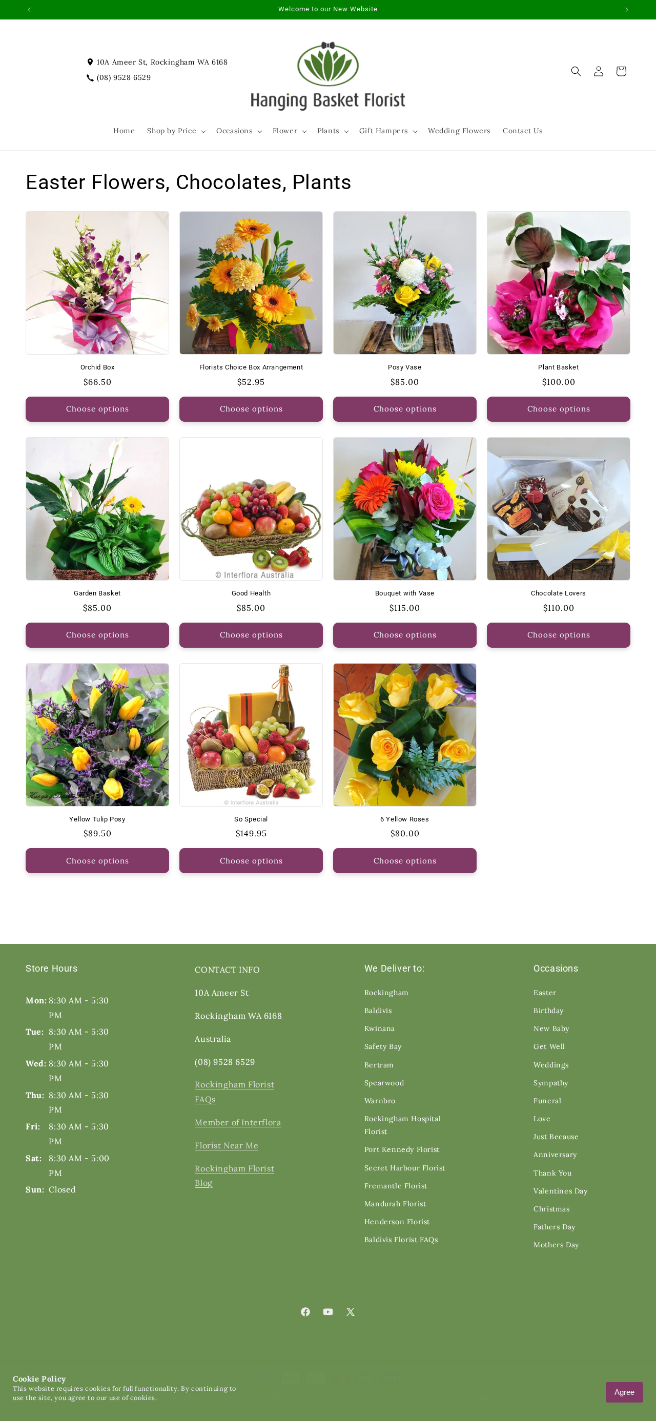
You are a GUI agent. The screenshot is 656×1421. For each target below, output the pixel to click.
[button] (175, 130)
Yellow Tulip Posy (97, 819)
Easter (545, 992)
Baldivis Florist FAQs (401, 1239)
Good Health (251, 593)
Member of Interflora (238, 1122)
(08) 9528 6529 (124, 77)
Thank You (552, 1173)
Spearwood (384, 1082)
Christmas (551, 1208)
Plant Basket (558, 367)
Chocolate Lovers (558, 593)
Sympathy (551, 1082)
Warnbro (380, 1100)
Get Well (549, 1046)
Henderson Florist (397, 1221)
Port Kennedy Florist (402, 1149)
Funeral (547, 1100)
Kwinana (379, 1028)
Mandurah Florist (395, 1203)
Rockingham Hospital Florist (402, 1125)
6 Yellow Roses (404, 819)
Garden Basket (97, 593)
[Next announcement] (627, 9)
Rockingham (386, 992)
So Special (251, 819)
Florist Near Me (226, 1145)
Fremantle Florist (395, 1185)
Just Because (556, 1136)
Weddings (551, 1064)
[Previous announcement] (29, 9)
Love (542, 1118)
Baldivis (378, 1010)
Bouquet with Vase (405, 593)
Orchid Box (97, 367)
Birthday (549, 1010)
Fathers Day (555, 1226)
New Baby (551, 1028)
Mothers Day (556, 1244)
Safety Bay (383, 1046)
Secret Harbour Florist (404, 1167)
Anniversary (555, 1154)
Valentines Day (560, 1191)
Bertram (379, 1064)
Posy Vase (404, 367)
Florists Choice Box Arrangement (251, 367)
